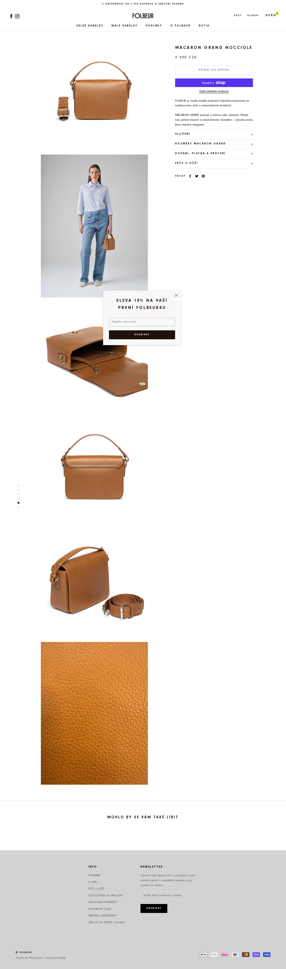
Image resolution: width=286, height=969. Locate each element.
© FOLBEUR (24, 952)
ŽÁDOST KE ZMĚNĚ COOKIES (106, 922)
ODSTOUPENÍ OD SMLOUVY (105, 895)
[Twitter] (196, 176)
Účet (238, 15)
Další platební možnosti (214, 91)
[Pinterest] (203, 176)
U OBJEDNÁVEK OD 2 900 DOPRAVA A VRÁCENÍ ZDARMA (143, 4)
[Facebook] (11, 15)
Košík (271, 15)
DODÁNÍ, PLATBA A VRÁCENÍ (200, 153)
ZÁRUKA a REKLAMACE (102, 915)
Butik (204, 26)
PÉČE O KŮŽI (186, 163)
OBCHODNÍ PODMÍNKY (102, 902)
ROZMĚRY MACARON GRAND (200, 143)
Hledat (253, 15)
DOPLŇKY (154, 26)
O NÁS (92, 882)
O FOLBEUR (180, 26)
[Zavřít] (176, 295)
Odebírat (142, 334)
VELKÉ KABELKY (89, 26)
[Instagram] (17, 15)
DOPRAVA (94, 875)
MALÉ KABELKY (124, 26)
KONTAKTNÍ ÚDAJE (99, 909)
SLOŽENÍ (182, 134)
